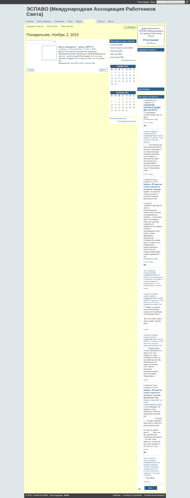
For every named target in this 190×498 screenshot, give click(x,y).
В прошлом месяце (118, 118)
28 (134, 81)
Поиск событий (54, 41)
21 (134, 78)
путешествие (89, 63)
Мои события (67, 26)
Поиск (187, 2)
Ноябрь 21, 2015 (83, 49)
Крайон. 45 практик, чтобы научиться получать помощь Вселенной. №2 (153, 302)
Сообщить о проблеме (132, 495)
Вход (152, 2)
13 (130, 75)
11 (123, 75)
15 (112, 78)
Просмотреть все (128, 60)
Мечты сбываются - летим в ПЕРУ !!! (76, 47)
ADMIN (45, 495)
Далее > (103, 70)
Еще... (151, 488)
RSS (139, 489)
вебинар (113, 51)
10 (119, 75)
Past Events (52, 26)
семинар (114, 45)
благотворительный (119, 48)
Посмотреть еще (151, 119)
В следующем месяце (127, 121)
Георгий (146, 131)
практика (114, 54)
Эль (153, 102)
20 (130, 78)
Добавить (132, 27)
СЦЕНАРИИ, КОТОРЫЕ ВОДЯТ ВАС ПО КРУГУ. (152, 107)
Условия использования (154, 495)
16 (116, 78)
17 (119, 78)
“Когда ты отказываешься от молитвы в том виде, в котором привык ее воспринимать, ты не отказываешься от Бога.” (153, 281)
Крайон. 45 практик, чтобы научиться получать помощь (153, 140)
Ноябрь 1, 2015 (66, 49)
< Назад (30, 70)
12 (127, 75)
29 (112, 84)
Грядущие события (34, 26)
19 (127, 78)
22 (112, 81)
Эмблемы (117, 495)
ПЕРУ (93, 49)
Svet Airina (74, 63)
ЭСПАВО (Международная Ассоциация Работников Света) (91, 11)
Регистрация (143, 2)
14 (134, 75)
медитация (115, 57)
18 (123, 78)
